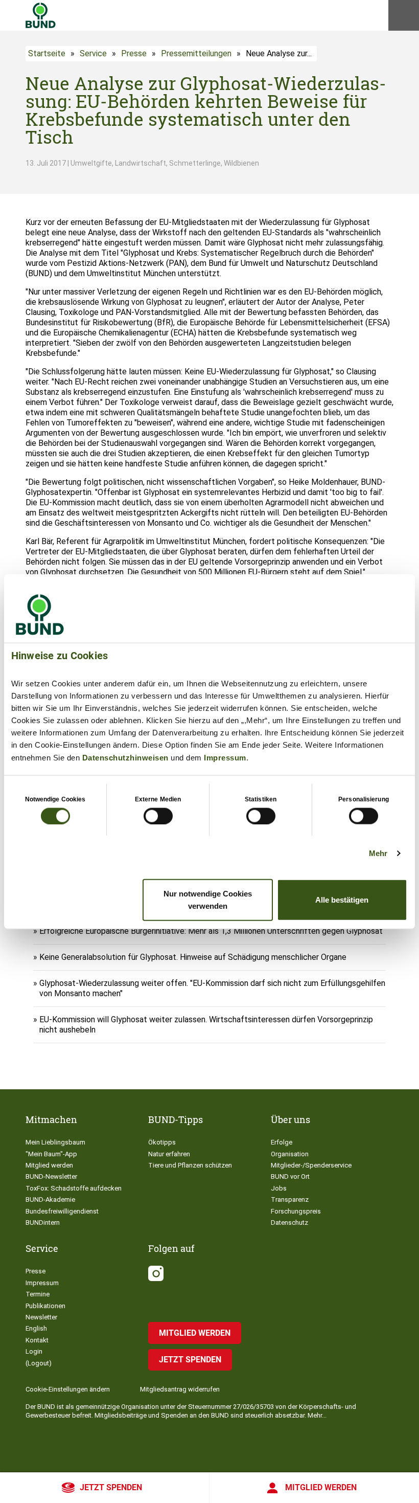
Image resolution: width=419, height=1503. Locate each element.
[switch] (158, 815)
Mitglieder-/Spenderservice (311, 1165)
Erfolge (281, 1142)
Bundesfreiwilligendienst (62, 1211)
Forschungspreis (296, 1211)
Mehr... (317, 1415)
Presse (134, 53)
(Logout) (39, 1363)
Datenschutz (289, 1222)
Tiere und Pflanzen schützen (190, 1165)
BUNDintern (43, 1222)
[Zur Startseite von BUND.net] (41, 15)
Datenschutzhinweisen (125, 757)
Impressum (225, 757)
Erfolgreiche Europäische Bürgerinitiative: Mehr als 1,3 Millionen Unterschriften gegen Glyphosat (211, 931)
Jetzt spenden (111, 1487)
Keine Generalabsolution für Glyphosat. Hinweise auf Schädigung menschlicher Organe (192, 957)
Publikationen (45, 1306)
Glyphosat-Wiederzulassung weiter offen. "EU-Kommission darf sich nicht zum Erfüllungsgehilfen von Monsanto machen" (212, 988)
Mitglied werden (321, 1487)
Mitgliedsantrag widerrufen (180, 1389)
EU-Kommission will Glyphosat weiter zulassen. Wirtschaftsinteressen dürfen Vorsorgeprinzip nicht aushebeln (206, 1025)
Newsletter (41, 1317)
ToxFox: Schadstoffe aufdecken (74, 1188)
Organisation (290, 1154)
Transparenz (290, 1199)
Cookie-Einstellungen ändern (68, 1389)
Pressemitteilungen (196, 53)
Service (93, 53)
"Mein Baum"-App (51, 1154)
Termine (38, 1294)
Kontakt (37, 1340)
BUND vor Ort (290, 1176)
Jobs (279, 1188)
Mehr (378, 852)
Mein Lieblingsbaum (55, 1142)
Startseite (46, 53)
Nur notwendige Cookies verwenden (208, 899)
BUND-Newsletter (51, 1176)
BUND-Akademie (50, 1199)
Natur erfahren (169, 1154)
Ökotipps (162, 1142)
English (36, 1328)
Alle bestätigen (341, 899)
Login (34, 1351)
